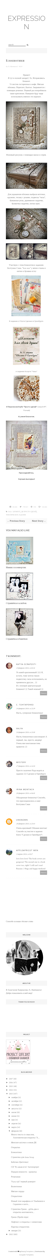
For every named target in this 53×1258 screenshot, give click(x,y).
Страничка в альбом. (16, 603)
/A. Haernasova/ (13, 66)
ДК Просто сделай (29, 512)
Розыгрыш (15, 1176)
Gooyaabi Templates (26, 1255)
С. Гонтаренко (25, 704)
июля (13, 1112)
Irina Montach (25, 789)
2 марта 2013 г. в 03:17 (24, 854)
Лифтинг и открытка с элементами (26, 1222)
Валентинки (16, 1186)
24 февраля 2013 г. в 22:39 (25, 708)
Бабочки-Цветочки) (19, 1162)
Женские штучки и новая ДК (24, 1142)
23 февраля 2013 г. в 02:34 (25, 668)
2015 (11, 1086)
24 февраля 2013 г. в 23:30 (25, 732)
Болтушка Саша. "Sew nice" (19, 268)
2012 (11, 1234)
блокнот (16, 512)
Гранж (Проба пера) (19, 1217)
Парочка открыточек (20, 1227)
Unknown (22, 820)
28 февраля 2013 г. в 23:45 (25, 824)
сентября (15, 1105)
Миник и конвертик (16, 567)
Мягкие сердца (17, 1191)
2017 (11, 1079)
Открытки (15, 1147)
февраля (15, 1131)
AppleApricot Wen (27, 850)
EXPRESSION (26, 22)
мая (13, 1120)
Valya (19, 728)
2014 (11, 1090)
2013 (11, 1093)
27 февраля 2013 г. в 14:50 (25, 766)
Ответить (43, 693)
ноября (14, 1097)
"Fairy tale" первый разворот (23, 1181)
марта (13, 1127)
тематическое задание (16, 515)
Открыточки (16, 1196)
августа (14, 1108)
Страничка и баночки (16, 638)
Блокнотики (16, 1152)
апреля (14, 1123)
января (14, 1230)
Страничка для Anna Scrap (22, 1157)
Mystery (21, 762)
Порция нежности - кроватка (24, 1172)
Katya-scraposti (26, 664)
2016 (11, 1082)
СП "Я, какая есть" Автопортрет (25, 1167)
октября (14, 1101)
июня (13, 1116)
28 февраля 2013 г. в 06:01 (25, 793)
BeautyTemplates (27, 1251)
